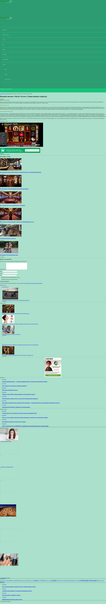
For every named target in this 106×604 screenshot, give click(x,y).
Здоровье (4, 29)
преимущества (66, 580)
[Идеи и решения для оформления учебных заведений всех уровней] (11, 528)
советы (1, 581)
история (26, 580)
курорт (29, 580)
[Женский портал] (6, 2)
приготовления (77, 580)
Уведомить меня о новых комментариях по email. (10, 277)
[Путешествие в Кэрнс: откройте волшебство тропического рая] (9, 553)
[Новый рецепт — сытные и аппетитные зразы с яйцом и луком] (8, 491)
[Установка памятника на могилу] (11, 236)
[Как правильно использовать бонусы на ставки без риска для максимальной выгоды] (11, 170)
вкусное (3, 580)
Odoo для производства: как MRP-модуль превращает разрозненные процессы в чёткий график (20, 344)
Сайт (1, 275)
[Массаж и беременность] (9, 479)
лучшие (36, 580)
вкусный (5, 580)
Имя (1, 271)
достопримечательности (16, 580)
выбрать (10, 580)
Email (1, 273)
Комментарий (3, 269)
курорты (32, 580)
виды (0, 580)
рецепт (98, 580)
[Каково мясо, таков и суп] (8, 503)
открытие (58, 580)
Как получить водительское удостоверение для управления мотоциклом (15, 300)
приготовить (71, 580)
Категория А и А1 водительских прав (9, 255)
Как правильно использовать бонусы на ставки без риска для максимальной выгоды (20, 172)
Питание (4, 54)
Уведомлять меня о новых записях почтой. (9, 279)
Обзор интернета (7, 79)
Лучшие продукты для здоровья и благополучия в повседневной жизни (15, 313)
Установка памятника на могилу (8, 238)
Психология (5, 59)
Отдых (3, 39)
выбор (7, 580)
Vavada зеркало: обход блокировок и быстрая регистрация (14, 188)
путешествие (83, 580)
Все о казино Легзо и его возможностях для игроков (12, 205)
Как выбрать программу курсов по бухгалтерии (11, 334)
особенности (43, 580)
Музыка (5, 74)
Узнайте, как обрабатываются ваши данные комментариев (31, 283)
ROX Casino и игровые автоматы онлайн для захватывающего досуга (17, 221)
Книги (5, 69)
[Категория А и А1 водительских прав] (9, 252)
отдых (47, 580)
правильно (62, 580)
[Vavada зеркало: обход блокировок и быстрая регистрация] (11, 186)
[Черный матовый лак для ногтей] (9, 565)
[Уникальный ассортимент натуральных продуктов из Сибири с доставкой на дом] (8, 354)
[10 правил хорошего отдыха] (5, 441)
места (39, 580)
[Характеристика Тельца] (5, 577)
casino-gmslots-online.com (12, 121)
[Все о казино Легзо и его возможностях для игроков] (11, 203)
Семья (3, 49)
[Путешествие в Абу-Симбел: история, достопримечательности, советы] (8, 516)
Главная (1, 93)
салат (101, 580)
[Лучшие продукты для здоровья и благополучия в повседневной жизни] (8, 312)
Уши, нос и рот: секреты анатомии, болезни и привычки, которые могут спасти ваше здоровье (20, 323)
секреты (103, 580)
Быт (3, 44)
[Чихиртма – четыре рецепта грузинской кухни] (11, 576)
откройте (53, 580)
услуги (4, 581)
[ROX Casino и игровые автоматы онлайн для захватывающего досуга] (11, 219)
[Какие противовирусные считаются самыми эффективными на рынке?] (9, 440)
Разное (3, 64)
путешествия (93, 580)
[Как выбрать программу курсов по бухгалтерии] (8, 333)
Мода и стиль (5, 34)
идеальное (23, 580)
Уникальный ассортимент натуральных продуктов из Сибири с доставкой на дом (17, 355)
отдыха (50, 580)
